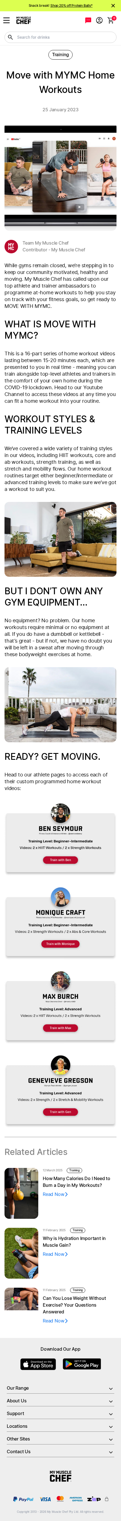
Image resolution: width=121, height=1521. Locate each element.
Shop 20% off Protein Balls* (71, 5)
